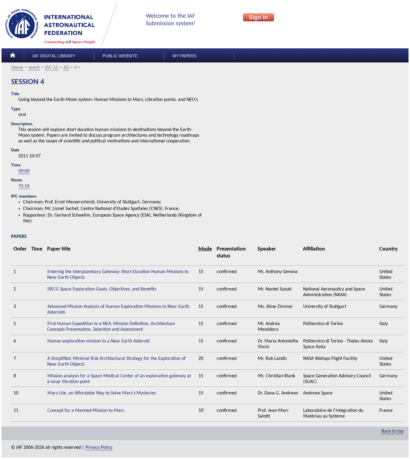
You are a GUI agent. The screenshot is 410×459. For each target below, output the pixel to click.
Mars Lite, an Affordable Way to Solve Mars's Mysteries (101, 393)
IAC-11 (51, 67)
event (34, 67)
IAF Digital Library (53, 56)
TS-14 (24, 186)
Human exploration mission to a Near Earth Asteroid (98, 341)
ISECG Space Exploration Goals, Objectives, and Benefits (101, 289)
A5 (66, 67)
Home (17, 67)
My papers (184, 56)
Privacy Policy (99, 447)
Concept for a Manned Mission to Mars (85, 410)
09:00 (24, 171)
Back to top (392, 431)
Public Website (120, 56)
